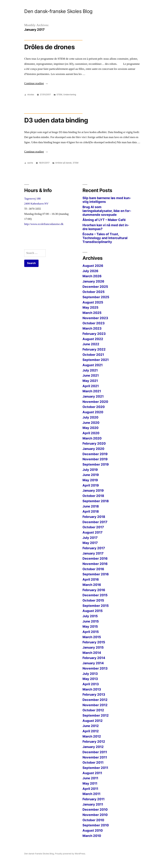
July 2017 (90, 538)
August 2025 (92, 302)
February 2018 (93, 517)
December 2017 (94, 522)
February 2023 (94, 334)
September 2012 (95, 715)
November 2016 (95, 564)
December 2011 (94, 752)
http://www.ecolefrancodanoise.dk (43, 224)
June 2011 (90, 778)
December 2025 (95, 287)
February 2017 (93, 548)
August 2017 (92, 532)
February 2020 (94, 443)
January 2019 (93, 490)
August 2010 (92, 830)
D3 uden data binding (56, 120)
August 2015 (92, 611)
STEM (59, 94)
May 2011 (89, 783)
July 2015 (90, 616)
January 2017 (93, 553)
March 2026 (91, 276)
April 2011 (90, 789)
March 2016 (91, 585)
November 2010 (95, 815)
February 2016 (93, 590)
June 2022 (90, 344)
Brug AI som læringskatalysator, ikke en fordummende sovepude (106, 210)
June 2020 (90, 423)
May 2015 (90, 626)
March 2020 (92, 438)
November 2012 (95, 705)
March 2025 (91, 313)
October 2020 (93, 407)
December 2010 (95, 809)
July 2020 (90, 417)
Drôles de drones (49, 47)
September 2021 (95, 360)
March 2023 (91, 328)
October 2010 (93, 820)
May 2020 (90, 428)
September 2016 (95, 574)
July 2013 (90, 674)
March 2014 (91, 653)
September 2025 (95, 297)
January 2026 (93, 281)
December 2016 (95, 558)
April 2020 (90, 433)
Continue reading (36, 83)
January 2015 (93, 647)
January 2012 (93, 747)
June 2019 (90, 475)
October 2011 (93, 762)
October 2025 (93, 292)
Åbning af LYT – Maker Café (104, 220)
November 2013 (95, 668)
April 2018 (90, 511)
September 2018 (95, 501)
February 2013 (93, 694)
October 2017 (93, 527)
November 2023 (95, 318)
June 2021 (90, 375)
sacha (30, 163)
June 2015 (90, 621)
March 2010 (91, 836)
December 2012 (95, 700)
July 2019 (90, 470)
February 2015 (93, 642)
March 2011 (91, 794)
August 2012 (92, 721)
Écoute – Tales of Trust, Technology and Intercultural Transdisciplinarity (104, 238)
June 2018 (90, 506)
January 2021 (93, 396)
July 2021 (90, 370)
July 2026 (90, 271)
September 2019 (95, 464)
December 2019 (95, 454)
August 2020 (92, 412)
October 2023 (93, 323)
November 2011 (94, 757)
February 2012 (93, 741)
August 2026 (92, 266)
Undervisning (69, 94)
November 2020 (95, 402)
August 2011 (92, 773)
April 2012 (90, 731)
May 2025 (90, 307)
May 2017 (90, 543)
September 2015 (95, 606)
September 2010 (95, 825)
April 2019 (90, 485)
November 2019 (95, 459)
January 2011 (92, 804)
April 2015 (90, 632)
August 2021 (92, 365)
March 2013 (91, 689)
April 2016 (90, 579)
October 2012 (93, 710)
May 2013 (90, 679)
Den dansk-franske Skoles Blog (58, 11)
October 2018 (93, 496)
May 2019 (90, 480)
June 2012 (90, 726)
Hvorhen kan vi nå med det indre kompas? (105, 227)
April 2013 (90, 684)
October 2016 (93, 569)
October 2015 (93, 600)
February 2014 (93, 658)
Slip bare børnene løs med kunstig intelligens (106, 200)
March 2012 (91, 736)
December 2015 (95, 595)
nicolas (30, 94)
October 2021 (93, 355)
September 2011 (95, 768)
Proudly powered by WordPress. (70, 853)
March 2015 (91, 637)
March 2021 (91, 391)
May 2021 (90, 381)
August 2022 (92, 339)
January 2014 (93, 663)
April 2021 (90, 386)
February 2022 (94, 349)
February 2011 (93, 799)
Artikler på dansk (63, 163)
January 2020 (93, 449)
